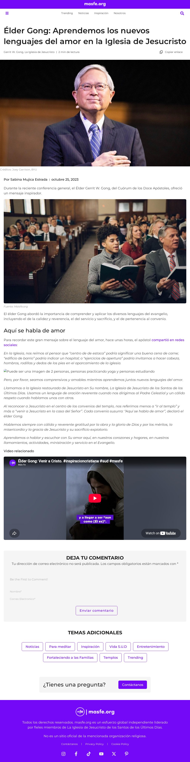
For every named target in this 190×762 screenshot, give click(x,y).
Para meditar (60, 647)
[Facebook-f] (76, 753)
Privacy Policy (94, 744)
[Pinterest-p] (126, 753)
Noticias (83, 13)
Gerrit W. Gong (13, 52)
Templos (111, 657)
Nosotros (120, 13)
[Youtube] (101, 753)
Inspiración (101, 13)
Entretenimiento (151, 647)
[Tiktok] (88, 753)
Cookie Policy (120, 744)
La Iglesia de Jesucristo (40, 52)
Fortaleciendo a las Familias (70, 657)
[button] (7, 13)
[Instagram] (63, 753)
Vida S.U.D (118, 647)
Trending (67, 13)
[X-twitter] (113, 753)
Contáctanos (69, 744)
